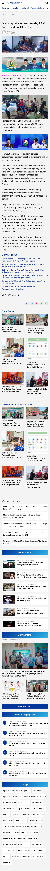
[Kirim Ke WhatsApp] (46, 303)
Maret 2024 (7, 838)
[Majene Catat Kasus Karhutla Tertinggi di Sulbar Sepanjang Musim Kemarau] (37, 320)
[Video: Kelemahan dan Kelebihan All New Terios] (9, 599)
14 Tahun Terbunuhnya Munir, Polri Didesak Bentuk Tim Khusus (32, 576)
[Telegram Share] (41, 303)
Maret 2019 (7, 862)
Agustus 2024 (36, 826)
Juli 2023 (34, 850)
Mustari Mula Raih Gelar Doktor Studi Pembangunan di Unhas (18, 288)
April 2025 (16, 814)
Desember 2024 (21, 820)
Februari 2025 (38, 814)
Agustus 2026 (8, 790)
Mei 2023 (6, 856)
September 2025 (9, 808)
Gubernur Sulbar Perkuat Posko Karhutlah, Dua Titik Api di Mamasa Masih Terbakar (23, 271)
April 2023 (16, 856)
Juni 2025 (42, 808)
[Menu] (3, 3)
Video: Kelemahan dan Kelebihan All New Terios (32, 599)
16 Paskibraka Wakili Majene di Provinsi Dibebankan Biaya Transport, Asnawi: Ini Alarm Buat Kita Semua (12, 696)
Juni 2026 (27, 790)
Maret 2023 (26, 856)
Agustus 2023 (23, 850)
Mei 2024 (24, 832)
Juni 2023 (42, 850)
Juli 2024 (6, 832)
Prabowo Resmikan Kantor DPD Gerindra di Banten (31, 587)
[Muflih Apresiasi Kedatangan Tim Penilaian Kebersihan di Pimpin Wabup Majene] (13, 319)
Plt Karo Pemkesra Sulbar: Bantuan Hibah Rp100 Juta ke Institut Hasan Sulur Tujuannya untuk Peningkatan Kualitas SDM (23, 673)
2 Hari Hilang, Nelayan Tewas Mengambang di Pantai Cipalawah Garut (30, 563)
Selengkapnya (24, 706)
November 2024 (35, 820)
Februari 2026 (29, 796)
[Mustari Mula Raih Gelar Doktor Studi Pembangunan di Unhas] (37, 379)
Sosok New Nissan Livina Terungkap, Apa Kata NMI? (29, 624)
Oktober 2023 (37, 844)
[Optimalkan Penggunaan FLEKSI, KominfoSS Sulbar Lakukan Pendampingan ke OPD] (37, 349)
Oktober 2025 (37, 802)
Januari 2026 (41, 796)
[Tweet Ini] (32, 303)
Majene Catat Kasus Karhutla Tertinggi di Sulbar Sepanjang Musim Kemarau (23, 265)
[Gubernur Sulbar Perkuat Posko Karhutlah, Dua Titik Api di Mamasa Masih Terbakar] (13, 347)
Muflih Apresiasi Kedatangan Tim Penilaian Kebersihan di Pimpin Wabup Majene (21, 260)
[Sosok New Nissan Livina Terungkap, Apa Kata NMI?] (9, 624)
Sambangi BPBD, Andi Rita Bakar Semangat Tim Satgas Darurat (23, 282)
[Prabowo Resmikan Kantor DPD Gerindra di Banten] (9, 587)
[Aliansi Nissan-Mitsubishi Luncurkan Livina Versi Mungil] (9, 612)
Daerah (5, 19)
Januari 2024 (32, 838)
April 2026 (7, 796)
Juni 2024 (15, 832)
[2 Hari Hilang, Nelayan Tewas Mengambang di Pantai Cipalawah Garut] (9, 564)
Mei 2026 (37, 790)
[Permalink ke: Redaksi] (4, 32)
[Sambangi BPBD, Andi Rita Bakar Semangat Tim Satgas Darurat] (13, 378)
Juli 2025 (34, 808)
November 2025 (24, 802)
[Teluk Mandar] (14, 3)
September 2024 (22, 826)
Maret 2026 (17, 796)
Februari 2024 (19, 838)
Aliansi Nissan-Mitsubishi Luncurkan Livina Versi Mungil (30, 612)
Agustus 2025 (23, 808)
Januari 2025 (8, 820)
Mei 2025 (6, 814)
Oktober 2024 (8, 826)
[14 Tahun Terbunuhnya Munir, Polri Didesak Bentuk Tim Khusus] (9, 575)
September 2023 (9, 850)
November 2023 (24, 844)
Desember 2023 (9, 844)
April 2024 (34, 832)
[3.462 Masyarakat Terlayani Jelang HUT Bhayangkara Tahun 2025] (37, 686)
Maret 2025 (26, 814)
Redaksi (9, 31)
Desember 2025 (9, 802)
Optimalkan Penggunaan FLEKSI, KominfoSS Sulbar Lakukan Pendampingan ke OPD (25, 276)
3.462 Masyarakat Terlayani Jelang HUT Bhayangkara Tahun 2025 (36, 696)
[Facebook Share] (27, 303)
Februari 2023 (38, 856)
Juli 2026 (19, 790)
